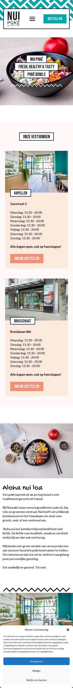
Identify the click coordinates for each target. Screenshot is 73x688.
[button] (68, 629)
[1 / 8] (36, 617)
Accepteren (36, 661)
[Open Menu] (32, 19)
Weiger (36, 670)
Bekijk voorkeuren (36, 680)
